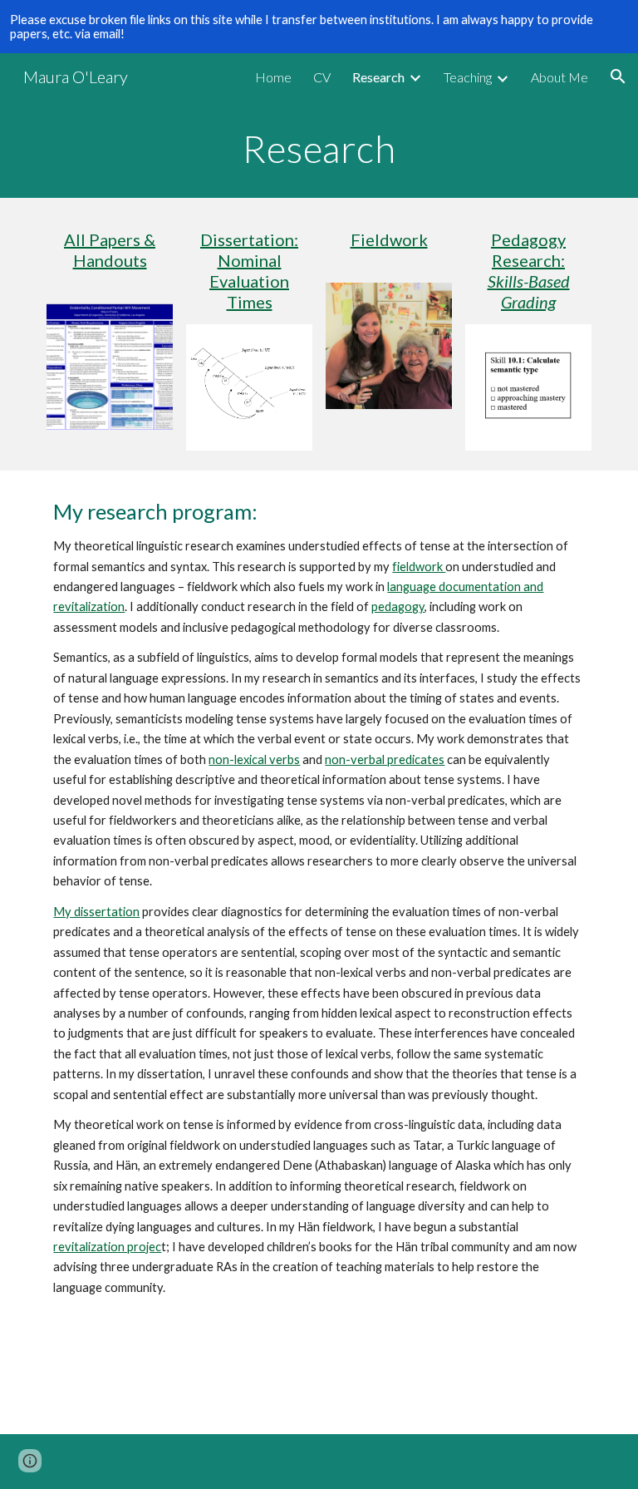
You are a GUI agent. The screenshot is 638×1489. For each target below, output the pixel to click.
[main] (319, 149)
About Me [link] (559, 77)
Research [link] (378, 77)
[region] (319, 26)
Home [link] (273, 77)
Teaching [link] (468, 77)
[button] (618, 76)
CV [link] (322, 77)
